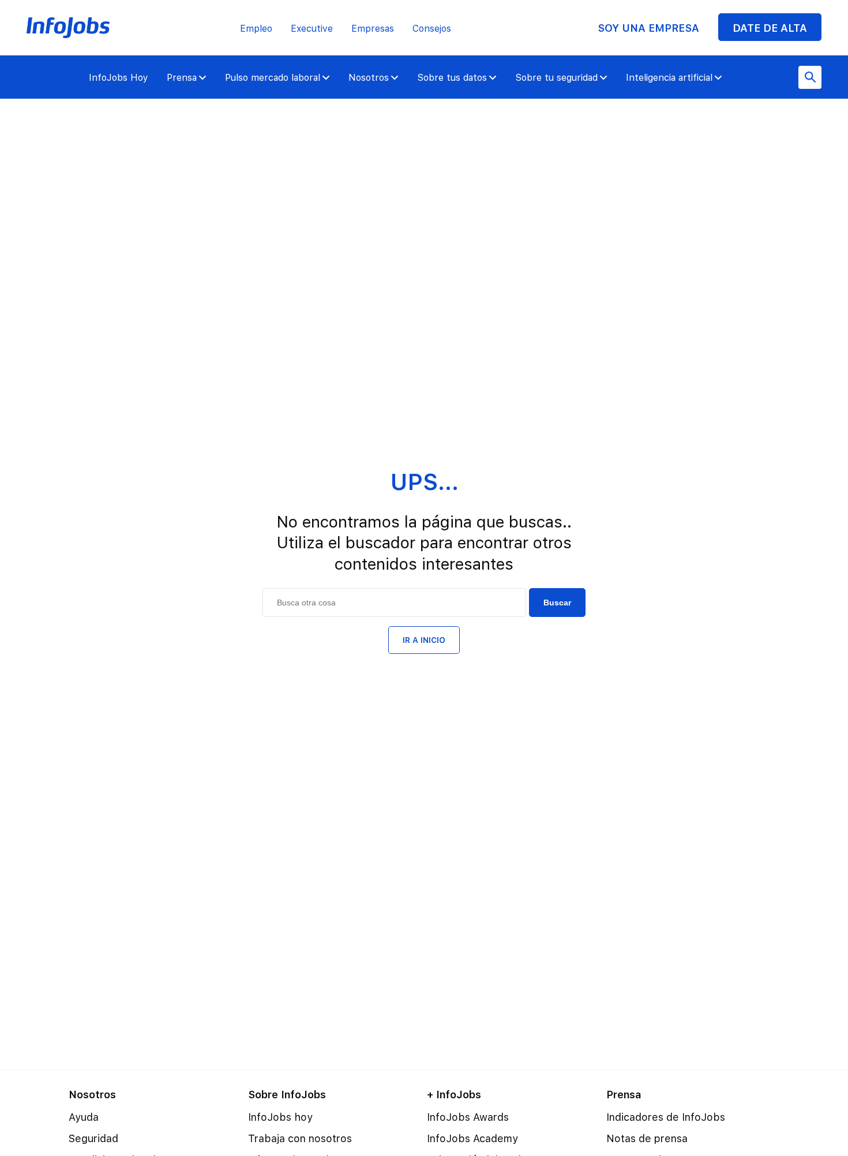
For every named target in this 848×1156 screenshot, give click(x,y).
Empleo (256, 28)
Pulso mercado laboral (272, 77)
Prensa (182, 77)
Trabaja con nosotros (300, 1138)
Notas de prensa (647, 1138)
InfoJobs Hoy (118, 77)
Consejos (431, 28)
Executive (312, 28)
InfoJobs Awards (468, 1117)
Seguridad (93, 1138)
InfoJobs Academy (472, 1138)
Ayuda (84, 1117)
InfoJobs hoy (280, 1117)
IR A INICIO (424, 640)
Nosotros (368, 77)
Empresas (372, 28)
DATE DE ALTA (770, 28)
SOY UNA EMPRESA (648, 28)
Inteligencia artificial (669, 77)
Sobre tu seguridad (556, 77)
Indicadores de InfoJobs (665, 1117)
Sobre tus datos (452, 77)
